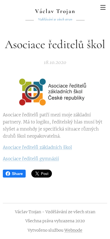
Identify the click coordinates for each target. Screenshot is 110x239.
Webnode (73, 230)
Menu (103, 7)
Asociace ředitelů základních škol (37, 147)
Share (17, 173)
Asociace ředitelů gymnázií (31, 158)
